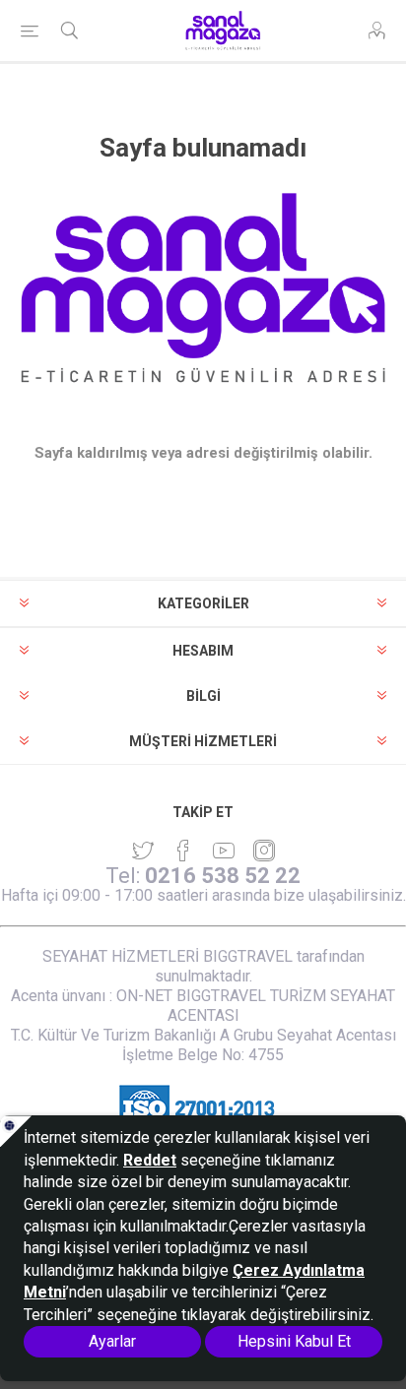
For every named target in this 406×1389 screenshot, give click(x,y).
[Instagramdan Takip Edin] (223, 850)
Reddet (149, 1160)
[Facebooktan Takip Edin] (183, 850)
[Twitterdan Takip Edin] (143, 850)
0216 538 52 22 (223, 875)
